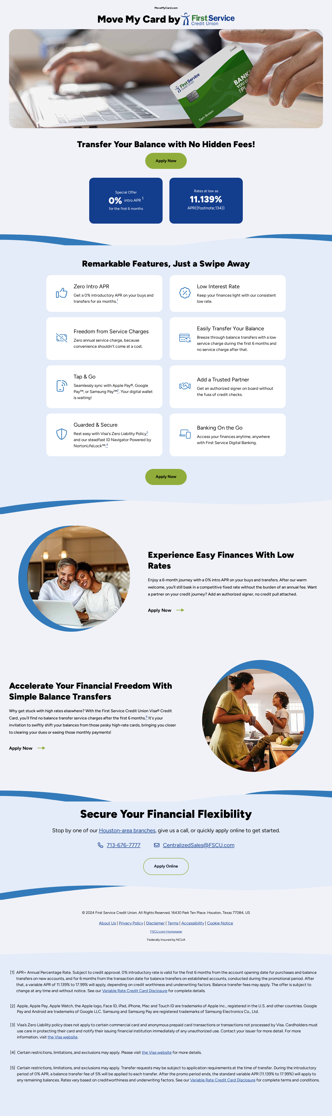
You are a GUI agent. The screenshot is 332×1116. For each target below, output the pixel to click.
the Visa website (62, 1037)
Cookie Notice (220, 923)
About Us (107, 923)
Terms (173, 923)
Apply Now (168, 163)
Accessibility (192, 923)
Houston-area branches (127, 830)
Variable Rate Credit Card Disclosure (134, 990)
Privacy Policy (131, 923)
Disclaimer (155, 923)
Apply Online (171, 869)
